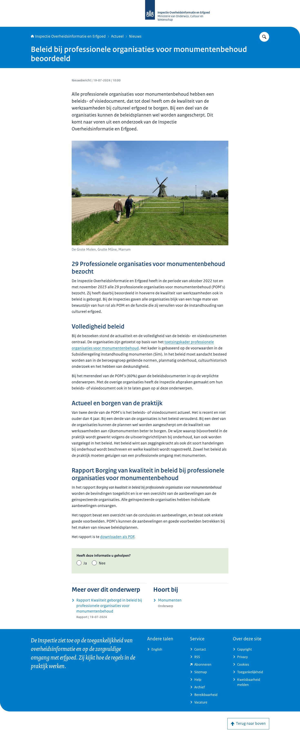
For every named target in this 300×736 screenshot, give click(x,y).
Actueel (117, 36)
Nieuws (135, 36)
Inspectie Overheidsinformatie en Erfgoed (70, 36)
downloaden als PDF (117, 536)
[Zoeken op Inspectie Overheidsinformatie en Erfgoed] (264, 37)
